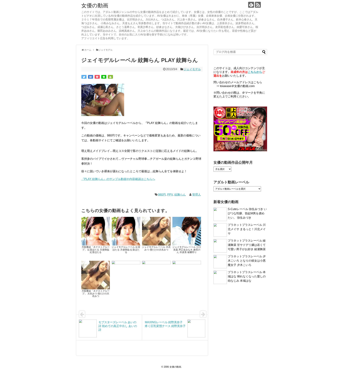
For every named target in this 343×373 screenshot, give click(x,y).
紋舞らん (180, 194)
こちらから (255, 71)
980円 (162, 194)
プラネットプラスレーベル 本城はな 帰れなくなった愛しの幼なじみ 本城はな (247, 276)
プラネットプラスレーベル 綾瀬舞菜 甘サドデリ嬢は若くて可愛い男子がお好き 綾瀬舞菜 (247, 245)
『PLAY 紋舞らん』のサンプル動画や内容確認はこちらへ (118, 179)
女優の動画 (94, 5)
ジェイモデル (192, 69)
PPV (170, 194)
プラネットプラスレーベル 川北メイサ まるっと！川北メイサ (247, 229)
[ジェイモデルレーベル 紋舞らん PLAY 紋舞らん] (90, 77)
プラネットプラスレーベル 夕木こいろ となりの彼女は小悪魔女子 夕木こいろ (247, 260)
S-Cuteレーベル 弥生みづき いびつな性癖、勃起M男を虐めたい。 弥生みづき (247, 213)
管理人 (196, 194)
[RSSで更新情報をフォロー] (258, 5)
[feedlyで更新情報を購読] (251, 5)
